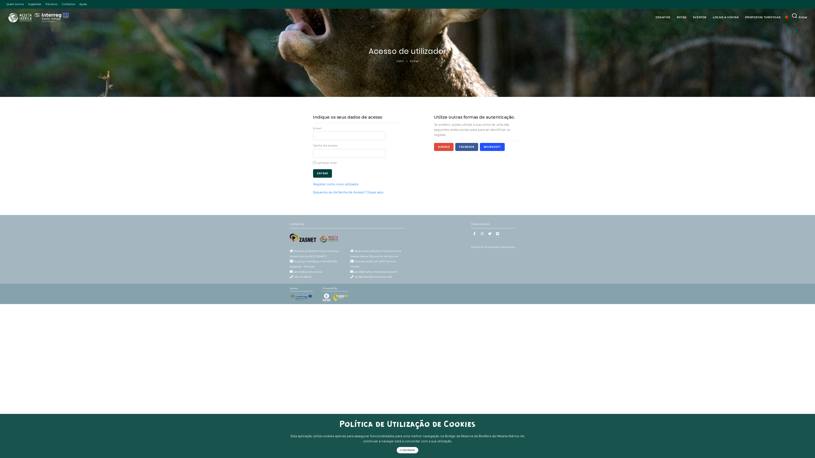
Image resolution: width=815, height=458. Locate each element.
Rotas (682, 17)
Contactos (68, 4)
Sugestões (34, 4)
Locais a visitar (726, 17)
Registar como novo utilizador (336, 184)
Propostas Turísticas (763, 17)
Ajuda (83, 4)
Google (444, 147)
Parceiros (51, 4)
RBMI (400, 61)
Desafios (663, 17)
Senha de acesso (325, 145)
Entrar (803, 17)
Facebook (466, 147)
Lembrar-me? (327, 163)
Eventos (700, 17)
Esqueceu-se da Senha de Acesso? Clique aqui (348, 192)
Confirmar (407, 450)
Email (317, 128)
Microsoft (492, 147)
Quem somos (15, 4)
